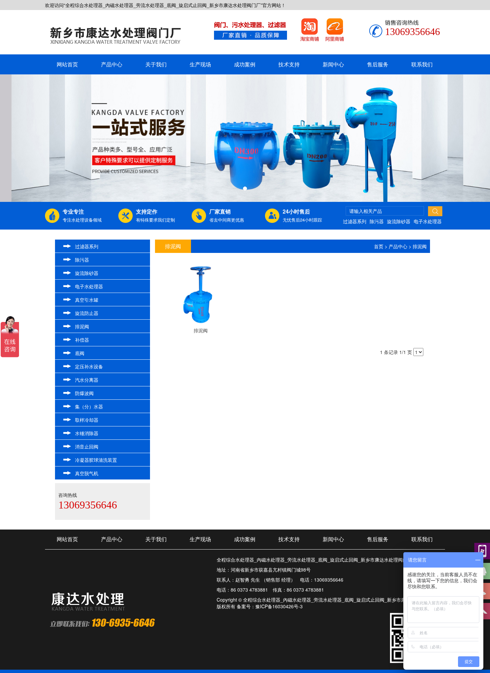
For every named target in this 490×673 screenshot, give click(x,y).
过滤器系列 (354, 221)
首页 (378, 246)
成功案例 (244, 64)
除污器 (377, 221)
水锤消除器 (86, 433)
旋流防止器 (86, 313)
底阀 (79, 353)
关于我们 (156, 64)
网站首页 (67, 64)
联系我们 (422, 64)
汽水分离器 (86, 379)
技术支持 (289, 64)
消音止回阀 (86, 446)
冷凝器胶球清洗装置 (96, 459)
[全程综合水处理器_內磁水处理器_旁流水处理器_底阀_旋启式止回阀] (115, 33)
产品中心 (111, 64)
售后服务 (377, 64)
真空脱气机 (86, 473)
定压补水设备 (89, 366)
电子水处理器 (428, 221)
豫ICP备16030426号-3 (279, 606)
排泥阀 (82, 326)
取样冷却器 (86, 419)
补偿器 (82, 339)
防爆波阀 (84, 393)
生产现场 (200, 64)
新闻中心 (333, 64)
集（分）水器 (89, 406)
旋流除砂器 (398, 221)
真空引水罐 (86, 299)
